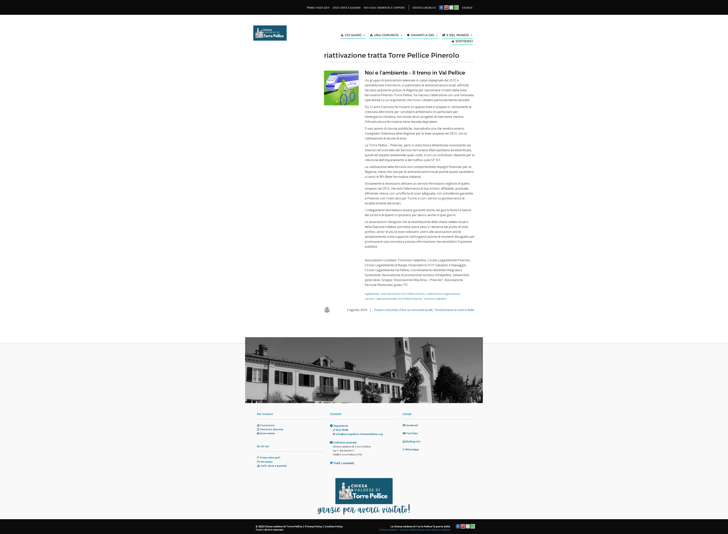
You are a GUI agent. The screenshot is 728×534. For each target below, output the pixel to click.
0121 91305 (341, 430)
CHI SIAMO (353, 35)
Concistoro (267, 425)
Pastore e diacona (271, 429)
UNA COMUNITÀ (386, 35)
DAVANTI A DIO (422, 35)
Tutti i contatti (343, 463)
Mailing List (413, 441)
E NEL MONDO (457, 35)
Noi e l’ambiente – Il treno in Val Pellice (415, 72)
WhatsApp (412, 449)
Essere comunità (386, 310)
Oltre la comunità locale (416, 310)
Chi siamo (266, 461)
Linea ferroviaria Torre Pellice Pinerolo (403, 293)
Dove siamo (267, 433)
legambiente (372, 293)
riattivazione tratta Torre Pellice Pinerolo (399, 298)
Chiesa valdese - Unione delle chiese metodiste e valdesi (414, 529)
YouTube (412, 433)
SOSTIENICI (464, 41)
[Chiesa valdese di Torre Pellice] (279, 34)
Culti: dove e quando (273, 465)
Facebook (412, 425)
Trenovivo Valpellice (435, 298)
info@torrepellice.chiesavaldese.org (359, 434)
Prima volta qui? (270, 457)
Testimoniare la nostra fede (454, 310)
